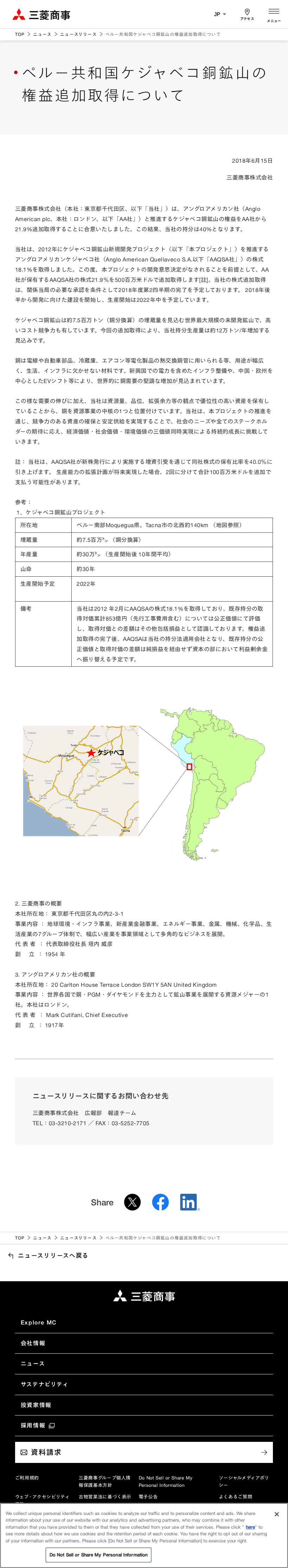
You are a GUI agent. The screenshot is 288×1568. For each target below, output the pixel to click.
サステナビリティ (45, 1384)
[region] (144, 1535)
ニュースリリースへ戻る (53, 1255)
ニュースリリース (78, 34)
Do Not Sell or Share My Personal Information (166, 1481)
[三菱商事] (144, 1296)
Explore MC (39, 1322)
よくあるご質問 (236, 1496)
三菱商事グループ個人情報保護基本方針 (105, 1481)
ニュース (42, 34)
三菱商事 (41, 14)
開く (274, 14)
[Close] (276, 1514)
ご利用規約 (27, 1477)
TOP (20, 34)
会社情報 (33, 1343)
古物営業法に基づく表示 (105, 1496)
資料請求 (46, 1452)
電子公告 (148, 1496)
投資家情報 (36, 1404)
